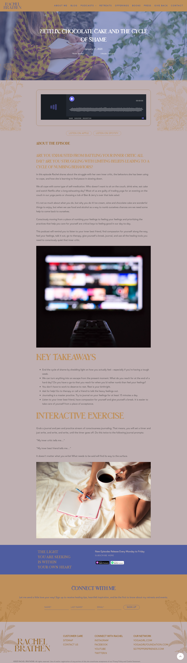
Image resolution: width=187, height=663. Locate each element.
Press (147, 5)
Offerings (122, 5)
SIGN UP (131, 607)
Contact (177, 5)
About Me (60, 5)
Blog (74, 5)
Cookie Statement (133, 661)
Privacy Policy (118, 661)
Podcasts (87, 5)
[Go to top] (180, 656)
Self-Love (111, 53)
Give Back (161, 5)
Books (136, 5)
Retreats (105, 5)
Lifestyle (104, 53)
